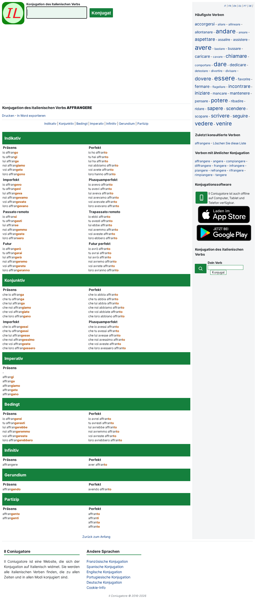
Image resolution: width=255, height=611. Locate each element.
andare (226, 31)
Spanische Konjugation (105, 566)
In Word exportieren (31, 115)
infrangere (236, 165)
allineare (234, 24)
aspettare (205, 39)
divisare (230, 71)
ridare (199, 109)
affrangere (202, 143)
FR (229, 5)
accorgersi (205, 23)
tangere (221, 175)
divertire (216, 71)
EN (234, 5)
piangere (201, 170)
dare (220, 64)
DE (250, 5)
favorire (244, 79)
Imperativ (97, 123)
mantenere (240, 93)
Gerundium (127, 123)
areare (243, 32)
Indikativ (50, 123)
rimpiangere (203, 175)
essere (224, 78)
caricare (202, 56)
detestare (201, 71)
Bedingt (82, 123)
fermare (202, 86)
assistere (240, 39)
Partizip (143, 123)
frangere (220, 165)
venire (224, 123)
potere (219, 100)
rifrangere (236, 170)
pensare (201, 101)
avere (203, 47)
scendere (236, 108)
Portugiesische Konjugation (108, 577)
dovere (203, 79)
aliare (221, 24)
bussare (234, 48)
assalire (224, 39)
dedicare (238, 64)
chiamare (236, 56)
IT (225, 5)
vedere (204, 123)
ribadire (237, 101)
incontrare (239, 86)
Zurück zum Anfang (96, 537)
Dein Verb (215, 263)
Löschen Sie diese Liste (229, 143)
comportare (203, 65)
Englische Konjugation (104, 572)
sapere (215, 108)
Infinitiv (111, 123)
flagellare (218, 87)
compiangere (235, 161)
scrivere (220, 116)
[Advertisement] (96, 67)
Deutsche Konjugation (104, 582)
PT (245, 5)
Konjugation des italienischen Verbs (53, 4)
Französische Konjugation (107, 561)
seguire (240, 115)
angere (218, 161)
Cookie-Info (96, 587)
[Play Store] (224, 240)
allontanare (204, 32)
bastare (219, 49)
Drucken (8, 115)
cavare (218, 56)
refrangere (218, 170)
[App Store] (224, 222)
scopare (201, 116)
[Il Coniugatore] (13, 14)
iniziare (202, 93)
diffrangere (203, 165)
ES (240, 5)
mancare (220, 93)
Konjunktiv (66, 123)
